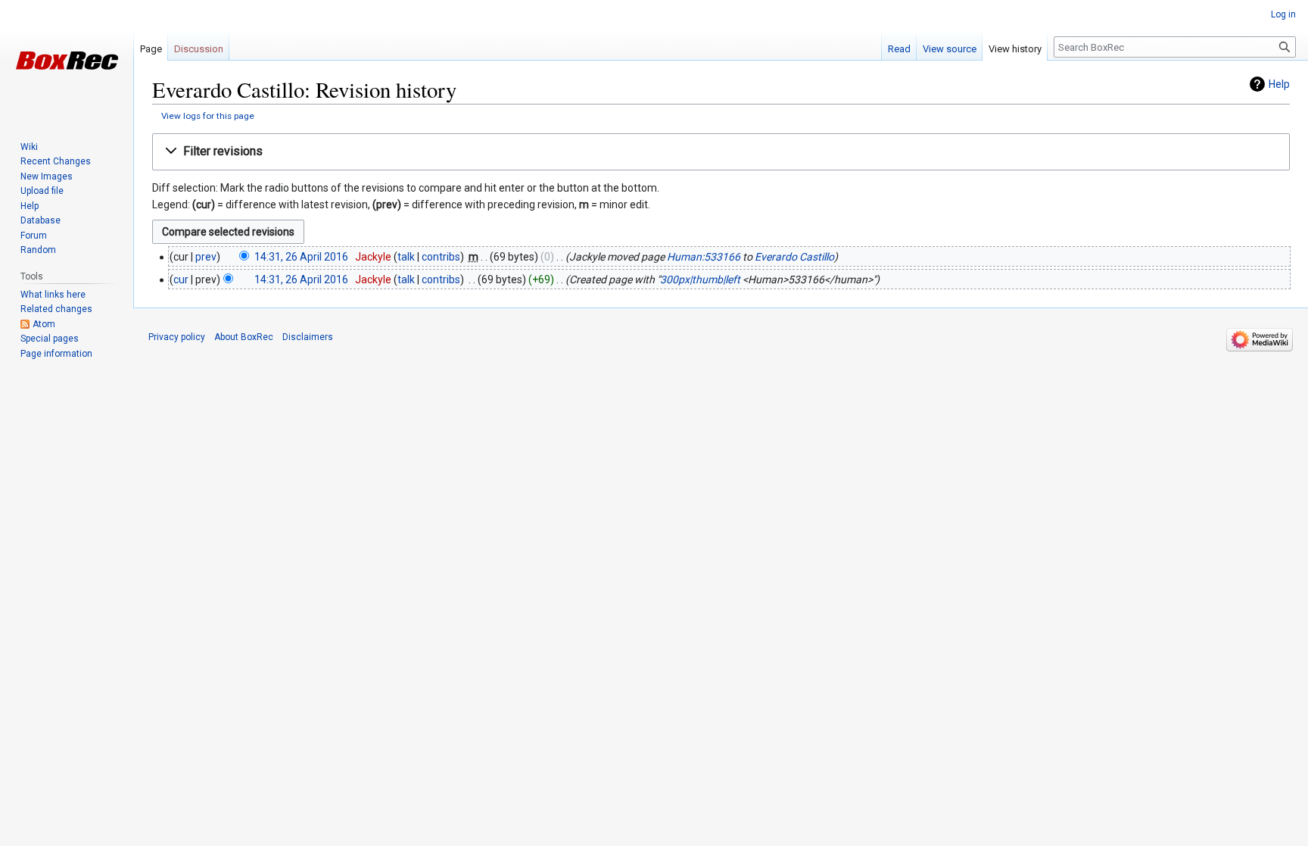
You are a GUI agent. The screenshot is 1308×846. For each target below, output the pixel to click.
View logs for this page (207, 116)
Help (1279, 84)
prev (205, 257)
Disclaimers (307, 337)
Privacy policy (176, 337)
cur (180, 279)
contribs (441, 257)
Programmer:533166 (703, 257)
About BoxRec (243, 337)
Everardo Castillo (794, 257)
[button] (721, 152)
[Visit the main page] (66, 60)
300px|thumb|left (700, 279)
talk (406, 257)
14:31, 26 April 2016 (301, 257)
